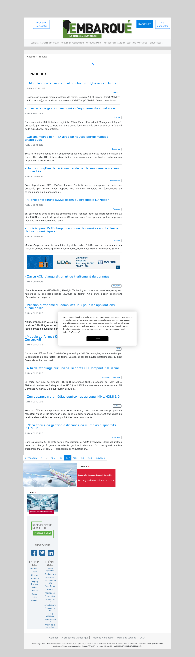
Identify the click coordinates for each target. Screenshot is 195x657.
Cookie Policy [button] (80, 329)
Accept (97, 339)
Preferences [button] (74, 332)
